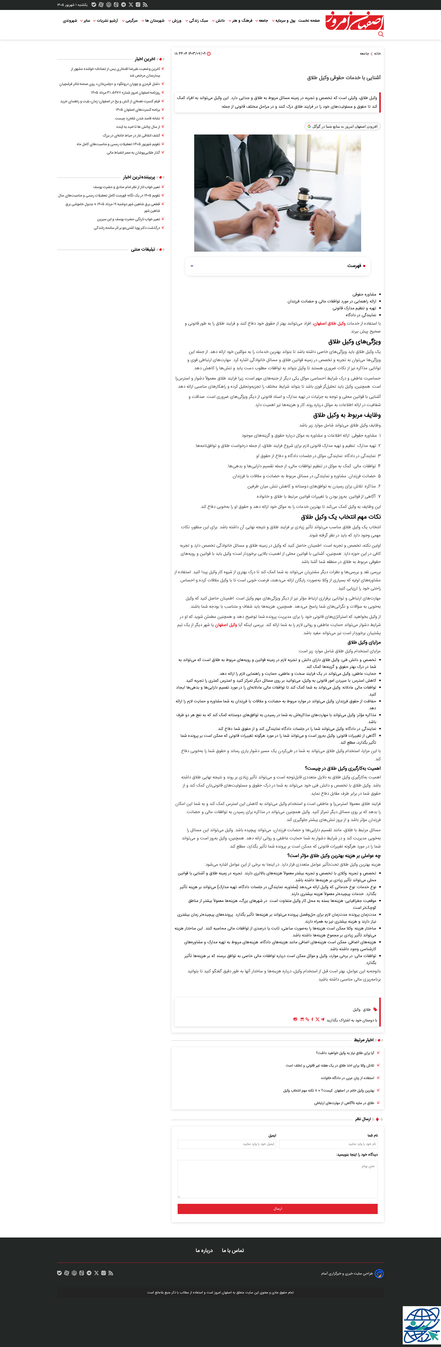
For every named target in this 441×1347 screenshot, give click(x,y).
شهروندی (70, 21)
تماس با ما (233, 1250)
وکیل (356, 1010)
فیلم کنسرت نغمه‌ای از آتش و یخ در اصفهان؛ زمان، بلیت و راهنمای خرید (110, 102)
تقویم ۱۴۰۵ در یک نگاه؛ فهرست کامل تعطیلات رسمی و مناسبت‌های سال (109, 196)
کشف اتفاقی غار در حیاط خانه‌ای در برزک (131, 136)
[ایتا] (116, 5)
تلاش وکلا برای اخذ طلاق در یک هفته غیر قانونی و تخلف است (330, 1066)
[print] (295, 1019)
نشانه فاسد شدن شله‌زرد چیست (137, 119)
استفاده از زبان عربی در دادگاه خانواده (347, 1078)
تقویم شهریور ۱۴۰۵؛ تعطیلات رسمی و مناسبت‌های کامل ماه (118, 144)
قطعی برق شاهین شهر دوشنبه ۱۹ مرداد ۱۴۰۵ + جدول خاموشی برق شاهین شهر (112, 207)
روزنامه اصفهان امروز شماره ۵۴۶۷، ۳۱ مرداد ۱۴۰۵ (125, 93)
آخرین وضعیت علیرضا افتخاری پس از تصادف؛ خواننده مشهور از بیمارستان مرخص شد (115, 72)
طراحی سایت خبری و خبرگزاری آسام (347, 1274)
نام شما (373, 1136)
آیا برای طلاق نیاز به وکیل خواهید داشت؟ (345, 1053)
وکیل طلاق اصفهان (330, 323)
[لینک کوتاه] (307, 1020)
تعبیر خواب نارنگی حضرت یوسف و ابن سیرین (128, 219)
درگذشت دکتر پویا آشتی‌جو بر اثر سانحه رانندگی (127, 228)
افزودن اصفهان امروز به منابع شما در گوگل (344, 126)
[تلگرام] (123, 6)
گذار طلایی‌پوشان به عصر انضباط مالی (133, 153)
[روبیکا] (109, 6)
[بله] (94, 5)
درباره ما (205, 1250)
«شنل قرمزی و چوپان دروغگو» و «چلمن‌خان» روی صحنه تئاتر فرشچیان (109, 84)
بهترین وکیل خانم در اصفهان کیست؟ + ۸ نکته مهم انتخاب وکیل (328, 1091)
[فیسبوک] (312, 1020)
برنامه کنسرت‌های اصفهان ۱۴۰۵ (138, 110)
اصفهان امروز (223, 1292)
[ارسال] (302, 1020)
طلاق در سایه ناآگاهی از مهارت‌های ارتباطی (344, 1103)
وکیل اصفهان (226, 625)
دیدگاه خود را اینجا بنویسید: (357, 1155)
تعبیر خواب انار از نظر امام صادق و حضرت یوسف (126, 187)
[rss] (145, 6)
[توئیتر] (131, 5)
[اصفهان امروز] (354, 20)
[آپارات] (101, 6)
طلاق (367, 1010)
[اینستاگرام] (138, 6)
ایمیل (272, 1136)
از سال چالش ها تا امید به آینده (138, 127)
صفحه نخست (309, 21)
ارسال (278, 1209)
